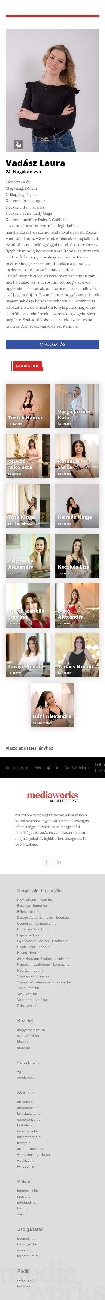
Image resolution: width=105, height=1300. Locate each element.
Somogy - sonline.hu (33, 976)
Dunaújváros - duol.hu (34, 929)
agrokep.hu (26, 1077)
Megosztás (52, 344)
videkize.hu (25, 1160)
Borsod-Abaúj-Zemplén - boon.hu (43, 917)
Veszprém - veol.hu (32, 1000)
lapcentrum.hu (28, 1256)
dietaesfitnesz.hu (30, 1149)
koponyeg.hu (27, 1244)
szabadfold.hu (28, 1036)
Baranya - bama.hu (32, 906)
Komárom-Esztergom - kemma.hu (43, 964)
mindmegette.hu (29, 1137)
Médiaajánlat (46, 767)
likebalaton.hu (28, 1125)
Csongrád (27, 365)
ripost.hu (24, 1196)
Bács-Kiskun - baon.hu (34, 900)
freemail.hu (25, 1238)
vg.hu (21, 1072)
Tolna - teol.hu (28, 988)
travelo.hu (24, 1143)
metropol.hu (26, 1202)
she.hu (22, 1214)
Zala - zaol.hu (27, 1005)
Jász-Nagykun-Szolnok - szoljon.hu (44, 958)
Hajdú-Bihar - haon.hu (34, 947)
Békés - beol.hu (29, 912)
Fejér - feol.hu (28, 935)
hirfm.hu (23, 1286)
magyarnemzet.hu (31, 1030)
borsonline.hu (27, 1191)
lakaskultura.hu (29, 1113)
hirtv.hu (22, 1041)
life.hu (21, 1208)
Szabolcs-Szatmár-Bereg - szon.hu (44, 982)
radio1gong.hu (28, 1280)
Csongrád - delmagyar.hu (36, 923)
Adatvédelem (76, 767)
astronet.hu (26, 1102)
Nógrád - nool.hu (30, 970)
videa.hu (23, 1250)
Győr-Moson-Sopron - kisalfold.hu (43, 941)
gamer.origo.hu (29, 1119)
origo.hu (23, 1047)
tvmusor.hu (25, 1166)
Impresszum (17, 767)
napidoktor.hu (27, 1131)
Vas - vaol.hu (27, 994)
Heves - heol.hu (29, 953)
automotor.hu (27, 1108)
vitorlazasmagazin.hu (33, 1155)
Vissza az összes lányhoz (29, 748)
